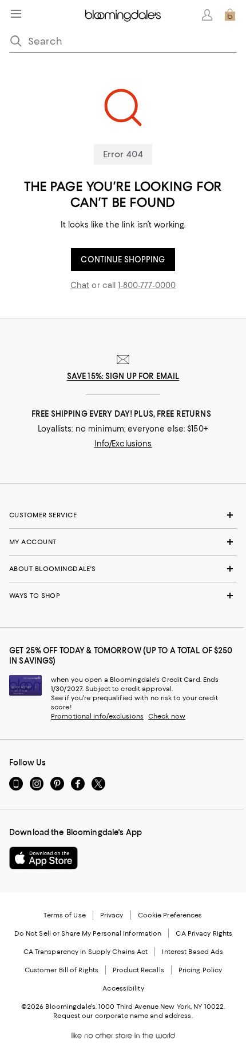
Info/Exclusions (123, 443)
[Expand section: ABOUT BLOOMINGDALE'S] (123, 569)
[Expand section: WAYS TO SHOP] (123, 595)
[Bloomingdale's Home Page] (123, 15)
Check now (166, 716)
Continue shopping (123, 259)
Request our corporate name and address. (122, 1016)
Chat (80, 285)
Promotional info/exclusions (97, 716)
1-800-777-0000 (147, 285)
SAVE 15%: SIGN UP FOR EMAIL (123, 376)
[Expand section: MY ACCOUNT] (123, 542)
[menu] (16, 14)
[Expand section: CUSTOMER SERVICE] (123, 515)
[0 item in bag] (230, 15)
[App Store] (43, 858)
